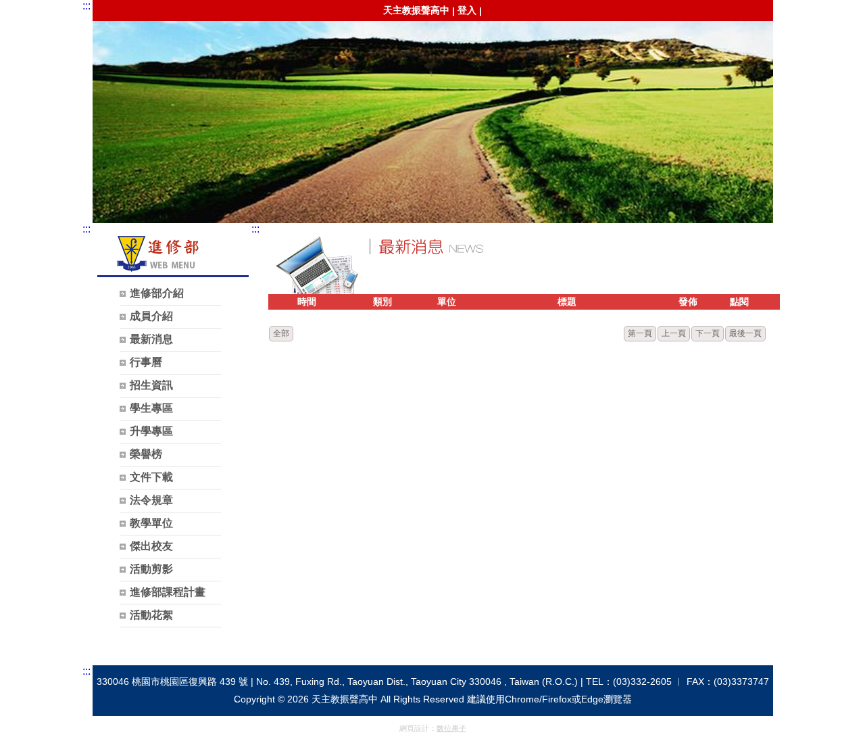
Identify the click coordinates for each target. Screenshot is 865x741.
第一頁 (640, 333)
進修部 (430, 101)
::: (86, 5)
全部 (281, 333)
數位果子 (451, 728)
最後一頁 (745, 333)
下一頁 (707, 333)
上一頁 (674, 333)
